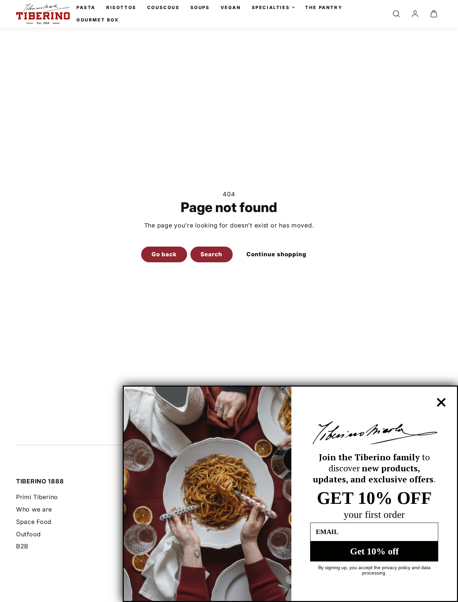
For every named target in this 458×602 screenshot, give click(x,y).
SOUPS (200, 7)
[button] (396, 14)
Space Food (34, 521)
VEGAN (231, 7)
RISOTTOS (121, 7)
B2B (22, 546)
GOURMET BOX (97, 19)
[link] (415, 14)
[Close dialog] (441, 402)
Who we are (34, 509)
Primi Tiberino (37, 496)
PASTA (86, 7)
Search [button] (211, 254)
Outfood (28, 534)
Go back (164, 254)
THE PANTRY (323, 7)
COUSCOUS (163, 7)
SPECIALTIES (271, 7)
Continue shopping (276, 254)
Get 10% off (374, 551)
